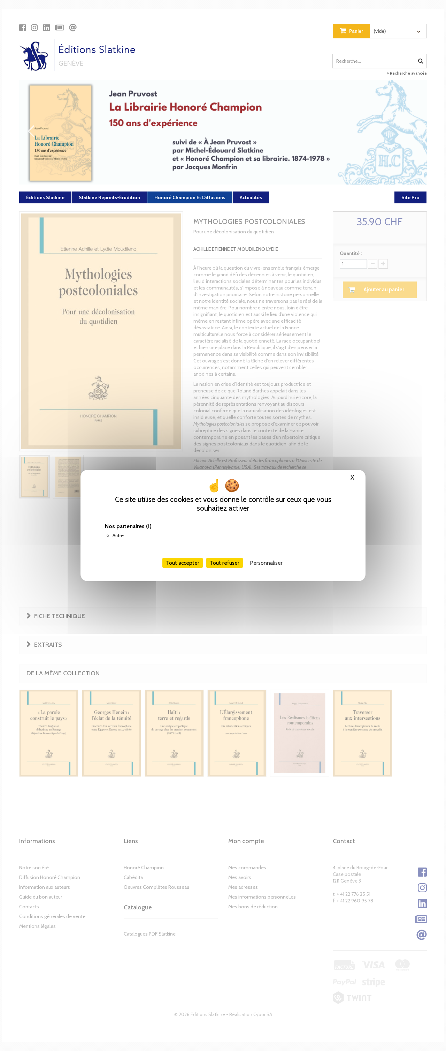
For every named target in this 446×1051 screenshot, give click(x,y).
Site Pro (410, 197)
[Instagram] (34, 27)
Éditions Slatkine (45, 197)
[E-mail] (73, 27)
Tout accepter (182, 563)
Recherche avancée (408, 73)
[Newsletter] (59, 27)
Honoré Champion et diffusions (189, 197)
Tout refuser (224, 563)
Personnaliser (266, 563)
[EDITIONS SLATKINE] (80, 55)
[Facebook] (22, 27)
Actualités (251, 197)
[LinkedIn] (46, 27)
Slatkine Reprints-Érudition (109, 197)
